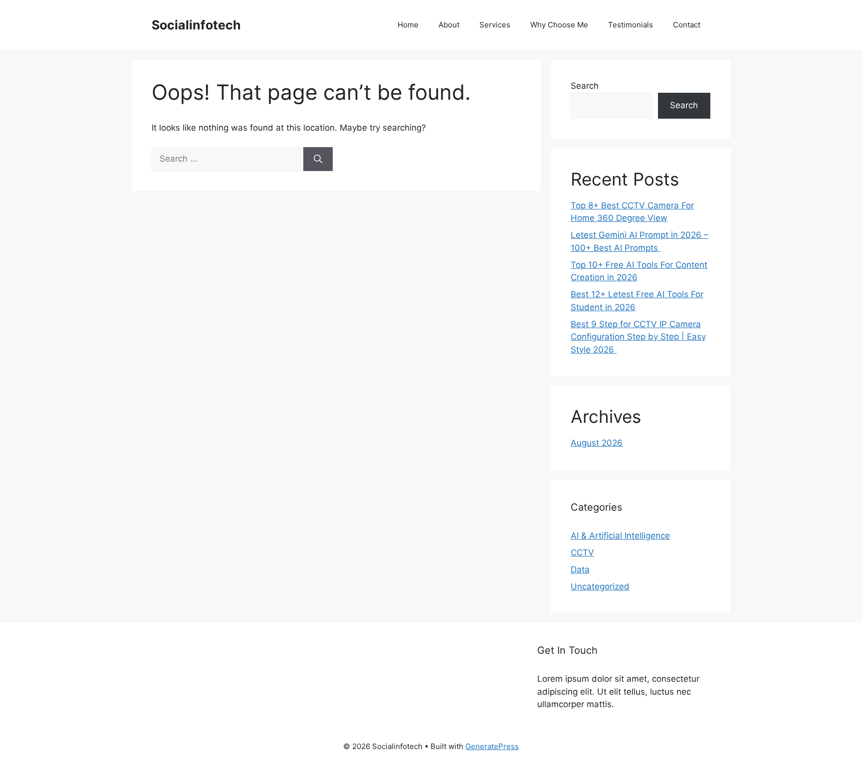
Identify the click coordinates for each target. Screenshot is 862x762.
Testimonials (630, 24)
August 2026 (597, 443)
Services (494, 24)
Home (408, 24)
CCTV (582, 553)
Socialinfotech (196, 24)
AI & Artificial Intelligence (620, 536)
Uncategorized (600, 586)
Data (580, 569)
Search (585, 86)
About (448, 24)
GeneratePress (492, 746)
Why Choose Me (559, 24)
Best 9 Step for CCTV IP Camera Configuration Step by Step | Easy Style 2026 (638, 337)
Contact (686, 24)
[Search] (318, 159)
